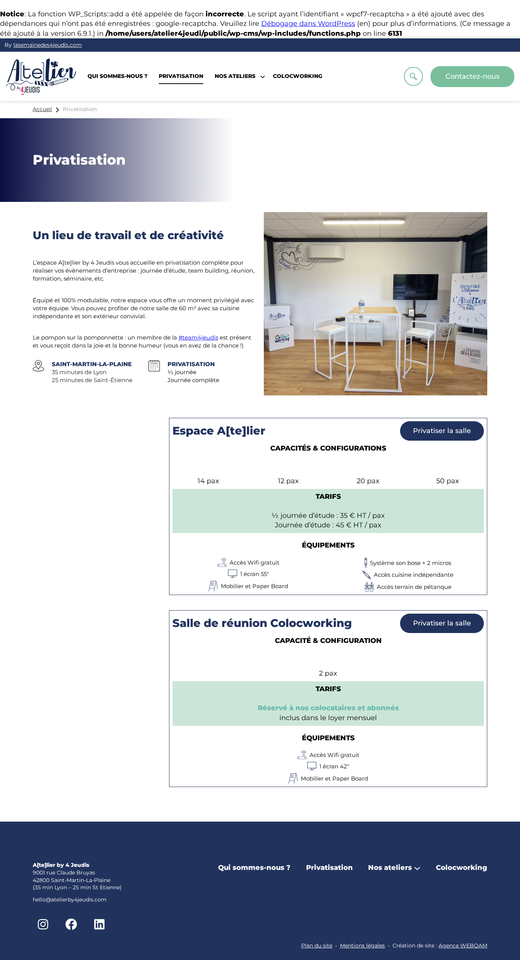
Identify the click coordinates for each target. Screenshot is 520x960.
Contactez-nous (472, 76)
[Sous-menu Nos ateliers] (417, 867)
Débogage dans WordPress (308, 23)
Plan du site (316, 945)
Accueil (42, 109)
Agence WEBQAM (463, 945)
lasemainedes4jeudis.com (47, 44)
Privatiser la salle (442, 431)
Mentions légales (362, 945)
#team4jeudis (198, 337)
